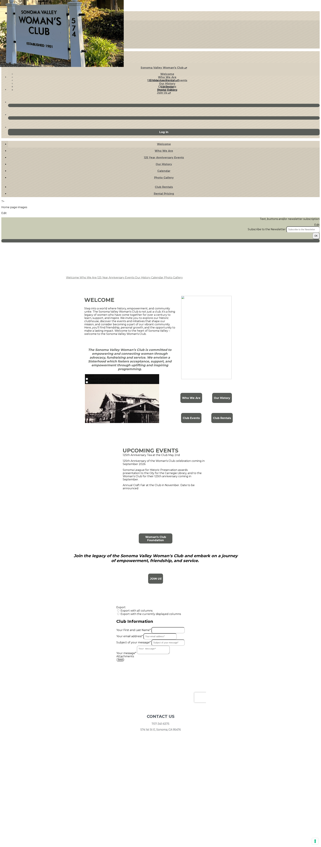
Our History (167, 83)
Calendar (163, 171)
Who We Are (167, 77)
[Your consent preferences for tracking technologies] (315, 841)
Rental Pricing (167, 89)
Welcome (167, 74)
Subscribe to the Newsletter (267, 229)
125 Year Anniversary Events (164, 157)
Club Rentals (167, 86)
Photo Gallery (164, 177)
